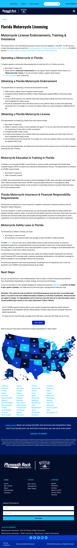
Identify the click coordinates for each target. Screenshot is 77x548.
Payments (54, 485)
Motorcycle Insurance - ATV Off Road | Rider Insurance (23, 530)
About (6, 488)
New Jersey (32, 484)
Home (6, 483)
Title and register (11, 75)
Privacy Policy (56, 492)
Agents (53, 483)
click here (56, 285)
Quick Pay (13, 4)
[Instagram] (30, 537)
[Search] (58, 4)
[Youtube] (42, 537)
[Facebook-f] (38, 537)
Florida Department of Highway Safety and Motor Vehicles (48, 48)
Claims (23, 4)
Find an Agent (34, 4)
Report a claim (56, 490)
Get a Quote (8, 486)
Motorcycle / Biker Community (47, 533)
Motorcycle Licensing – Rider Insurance (17, 533)
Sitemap (54, 495)
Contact (54, 488)
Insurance (7, 493)
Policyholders (8, 490)
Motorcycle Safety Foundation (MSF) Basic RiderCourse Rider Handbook (32, 51)
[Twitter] (34, 537)
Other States (32, 488)
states (10, 243)
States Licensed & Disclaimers (25, 544)
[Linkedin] (46, 537)
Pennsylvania (32, 486)
